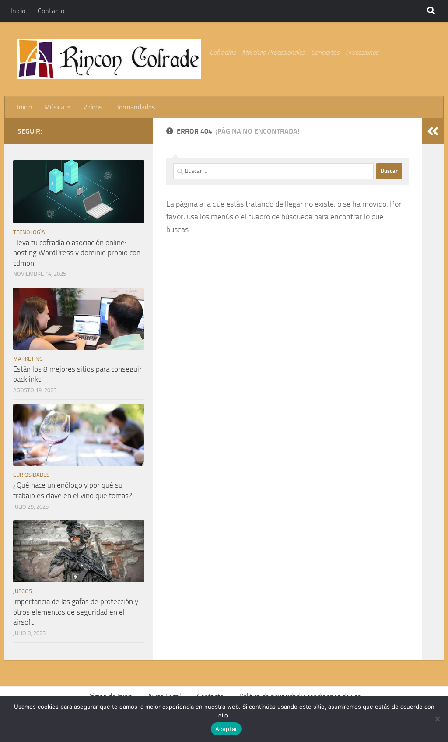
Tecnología (29, 232)
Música (54, 107)
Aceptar (226, 728)
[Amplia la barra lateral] (433, 131)
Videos (92, 107)
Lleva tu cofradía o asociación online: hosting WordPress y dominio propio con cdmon (76, 252)
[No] (437, 718)
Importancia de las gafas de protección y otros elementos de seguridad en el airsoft (75, 611)
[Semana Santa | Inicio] (109, 59)
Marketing (28, 358)
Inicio (17, 11)
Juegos (22, 591)
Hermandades (134, 107)
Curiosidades (31, 474)
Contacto (51, 11)
